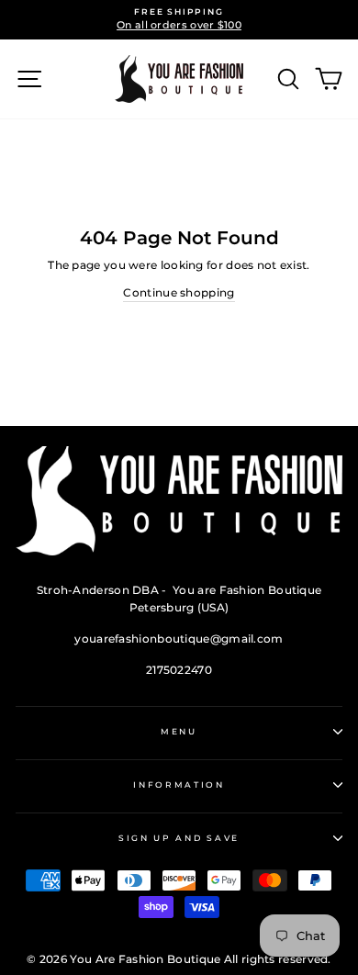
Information (178, 784)
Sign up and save (179, 838)
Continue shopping (178, 292)
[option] (179, 20)
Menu (179, 731)
